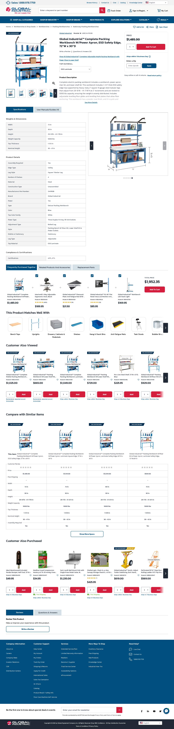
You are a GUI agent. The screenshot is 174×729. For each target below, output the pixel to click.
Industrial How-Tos (95, 666)
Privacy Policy (99, 715)
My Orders (37, 658)
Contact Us (105, 3)
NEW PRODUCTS (97, 19)
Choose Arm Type (46, 285)
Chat (114, 3)
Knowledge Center (135, 3)
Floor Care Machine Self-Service (45, 697)
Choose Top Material (18, 364)
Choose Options (74, 285)
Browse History (92, 3)
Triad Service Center (68, 666)
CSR (7, 666)
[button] (156, 2)
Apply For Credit (39, 671)
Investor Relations (12, 662)
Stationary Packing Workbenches (86, 26)
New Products (93, 658)
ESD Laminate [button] (66, 69)
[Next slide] (164, 145)
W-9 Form (37, 684)
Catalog (123, 3)
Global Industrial (65, 33)
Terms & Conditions (82, 726)
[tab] (19, 109)
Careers (9, 653)
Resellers (64, 658)
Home (8, 26)
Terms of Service (112, 715)
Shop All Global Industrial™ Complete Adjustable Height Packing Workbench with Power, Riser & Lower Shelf (89, 58)
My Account (38, 653)
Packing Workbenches (61, 26)
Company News (11, 658)
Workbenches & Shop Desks (25, 26)
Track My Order (39, 662)
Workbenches (44, 26)
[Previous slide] (91, 145)
